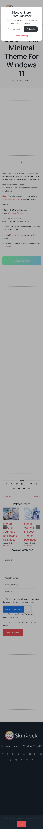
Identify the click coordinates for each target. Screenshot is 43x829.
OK (21, 824)
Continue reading (21, 36)
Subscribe (31, 29)
